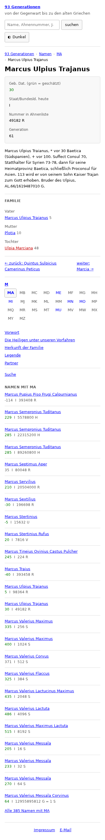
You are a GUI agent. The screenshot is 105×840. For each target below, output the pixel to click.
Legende (13, 355)
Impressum (44, 830)
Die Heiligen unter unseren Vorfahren (40, 340)
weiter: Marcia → (85, 266)
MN (70, 301)
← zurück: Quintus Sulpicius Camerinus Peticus (31, 266)
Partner (11, 363)
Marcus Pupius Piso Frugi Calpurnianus (41, 394)
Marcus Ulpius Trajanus (26, 603)
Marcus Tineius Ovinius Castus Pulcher (41, 551)
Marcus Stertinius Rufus (27, 534)
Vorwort (12, 332)
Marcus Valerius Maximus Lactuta (36, 726)
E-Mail (65, 830)
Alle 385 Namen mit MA (27, 810)
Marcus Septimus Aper (26, 464)
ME (58, 293)
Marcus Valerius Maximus (29, 621)
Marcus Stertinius (21, 516)
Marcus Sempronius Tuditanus (33, 412)
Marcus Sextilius (20, 499)
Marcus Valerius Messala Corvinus (37, 795)
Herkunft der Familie (24, 347)
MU (58, 310)
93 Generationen (22, 7)
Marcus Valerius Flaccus (27, 673)
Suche (10, 374)
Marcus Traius (17, 569)
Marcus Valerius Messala (28, 743)
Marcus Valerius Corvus (27, 656)
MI (10, 301)
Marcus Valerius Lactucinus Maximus (39, 691)
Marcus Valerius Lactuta (27, 708)
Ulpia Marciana (19, 248)
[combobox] (32, 25)
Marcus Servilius (20, 481)
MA (10, 293)
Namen (45, 54)
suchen (71, 24)
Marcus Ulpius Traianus (26, 586)
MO (82, 301)
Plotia (10, 233)
